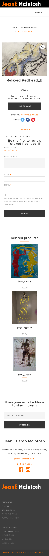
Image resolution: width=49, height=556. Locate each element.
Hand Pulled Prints (10, 531)
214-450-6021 (24, 463)
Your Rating (10, 147)
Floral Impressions (10, 518)
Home (15, 28)
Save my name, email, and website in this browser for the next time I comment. (23, 201)
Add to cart (24, 106)
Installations (8, 535)
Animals (5, 506)
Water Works (8, 543)
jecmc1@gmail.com (24, 458)
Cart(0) (38, 12)
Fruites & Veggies (9, 527)
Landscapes (7, 539)
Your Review (11, 156)
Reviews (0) (25, 130)
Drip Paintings (8, 510)
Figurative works (29, 28)
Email (7, 185)
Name (7, 175)
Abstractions (7, 502)
